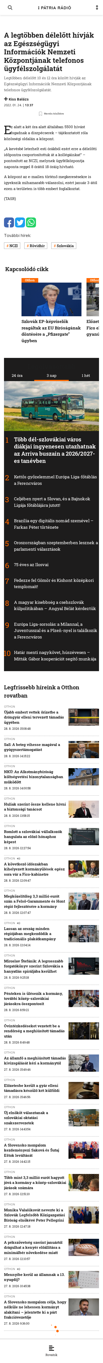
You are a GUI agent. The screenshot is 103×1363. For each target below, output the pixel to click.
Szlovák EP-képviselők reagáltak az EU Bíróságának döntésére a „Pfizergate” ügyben (51, 331)
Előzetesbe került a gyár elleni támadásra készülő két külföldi (32, 1088)
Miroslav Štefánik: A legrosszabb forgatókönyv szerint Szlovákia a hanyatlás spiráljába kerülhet (33, 966)
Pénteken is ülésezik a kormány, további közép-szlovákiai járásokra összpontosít (33, 998)
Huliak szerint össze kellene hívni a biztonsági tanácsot (35, 807)
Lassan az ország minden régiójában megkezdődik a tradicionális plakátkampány (30, 933)
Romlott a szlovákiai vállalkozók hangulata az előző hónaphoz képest (33, 836)
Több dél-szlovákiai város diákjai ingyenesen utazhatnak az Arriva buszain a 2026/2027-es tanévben (55, 449)
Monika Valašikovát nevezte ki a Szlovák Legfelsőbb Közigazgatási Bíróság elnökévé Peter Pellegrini (34, 1215)
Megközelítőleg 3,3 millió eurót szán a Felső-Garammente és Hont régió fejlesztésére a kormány (34, 901)
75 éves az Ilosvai (31, 564)
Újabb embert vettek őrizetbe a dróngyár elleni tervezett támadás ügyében (34, 717)
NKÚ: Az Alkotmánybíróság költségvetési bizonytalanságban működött (33, 776)
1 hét (86, 375)
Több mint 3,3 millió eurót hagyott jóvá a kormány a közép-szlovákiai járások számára (35, 1182)
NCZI (14, 245)
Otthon (30, 280)
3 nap (51, 375)
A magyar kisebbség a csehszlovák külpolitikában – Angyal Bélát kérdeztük (55, 605)
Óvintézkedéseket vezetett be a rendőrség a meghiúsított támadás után (34, 1031)
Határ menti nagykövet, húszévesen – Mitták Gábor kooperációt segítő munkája (55, 655)
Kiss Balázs (19, 99)
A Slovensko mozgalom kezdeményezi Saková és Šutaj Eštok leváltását (31, 1150)
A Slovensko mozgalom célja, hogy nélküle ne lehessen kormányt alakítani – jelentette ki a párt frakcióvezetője (35, 1309)
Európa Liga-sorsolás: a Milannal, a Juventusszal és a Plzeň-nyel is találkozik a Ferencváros (55, 630)
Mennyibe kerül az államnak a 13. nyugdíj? (34, 1277)
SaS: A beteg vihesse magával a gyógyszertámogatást (32, 747)
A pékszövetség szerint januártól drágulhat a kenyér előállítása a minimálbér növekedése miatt (33, 1247)
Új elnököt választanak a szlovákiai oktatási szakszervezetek (26, 1117)
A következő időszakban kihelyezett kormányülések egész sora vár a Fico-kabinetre (34, 869)
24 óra (17, 375)
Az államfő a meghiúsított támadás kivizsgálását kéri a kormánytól (35, 1060)
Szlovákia (65, 245)
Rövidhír (37, 245)
